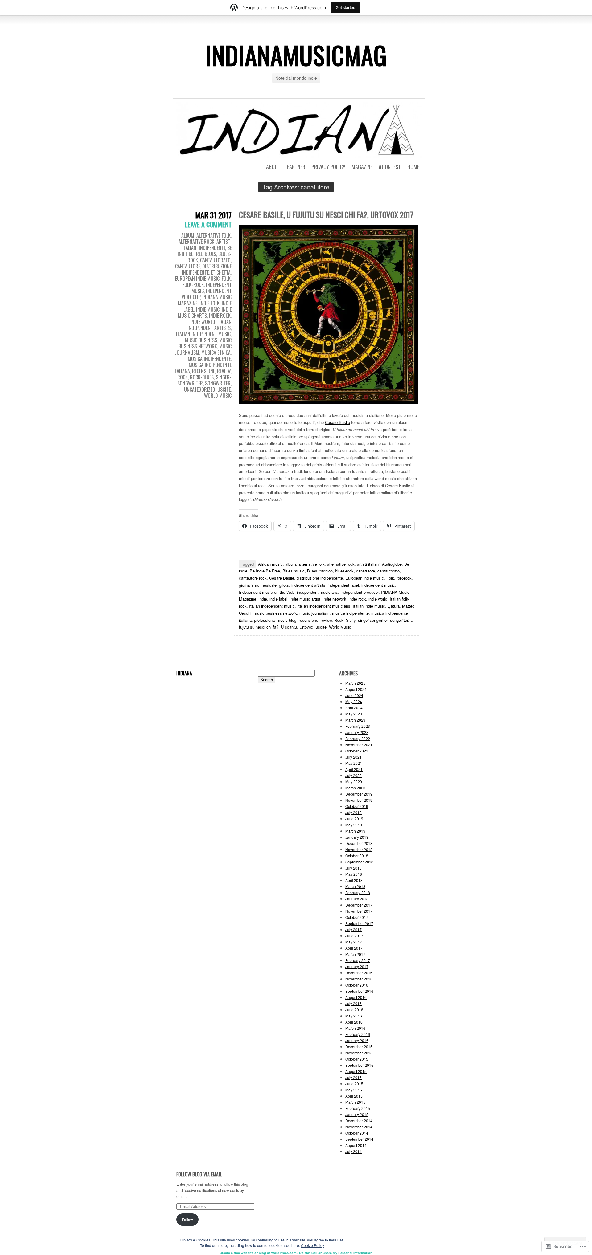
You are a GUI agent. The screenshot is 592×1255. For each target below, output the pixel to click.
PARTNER (296, 167)
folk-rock (193, 284)
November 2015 (358, 1052)
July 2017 (353, 929)
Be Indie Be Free (265, 571)
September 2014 (359, 1139)
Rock (338, 620)
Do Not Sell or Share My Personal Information (335, 1252)
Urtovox (306, 627)
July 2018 (353, 867)
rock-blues (202, 377)
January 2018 (356, 898)
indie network (334, 599)
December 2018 (358, 843)
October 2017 (356, 917)
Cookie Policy (312, 1245)
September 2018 (359, 861)
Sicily (351, 620)
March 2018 (355, 886)
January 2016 (356, 1040)
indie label (278, 599)
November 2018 (358, 849)
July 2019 (353, 812)
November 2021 (358, 744)
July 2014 (353, 1151)
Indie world (202, 321)
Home (413, 167)
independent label (343, 585)
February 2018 (357, 892)
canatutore (365, 571)
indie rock (220, 315)
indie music (208, 309)
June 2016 (354, 1009)
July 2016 (353, 1003)
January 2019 (356, 837)
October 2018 (356, 855)
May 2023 (353, 713)
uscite (224, 389)
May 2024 (353, 701)
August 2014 (356, 1145)
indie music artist (305, 599)
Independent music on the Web (266, 592)
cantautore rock (253, 578)
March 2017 (355, 954)
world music (218, 395)
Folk (390, 578)
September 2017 (359, 923)
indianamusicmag (296, 55)
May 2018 (353, 874)
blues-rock (344, 571)
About (273, 167)
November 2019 (358, 800)
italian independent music (203, 334)
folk (226, 278)
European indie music (364, 578)
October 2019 (356, 806)
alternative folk (213, 235)
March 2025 (355, 683)
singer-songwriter (373, 620)
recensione (203, 371)
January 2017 (356, 966)
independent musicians (317, 592)
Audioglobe (392, 564)
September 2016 (359, 991)
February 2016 (357, 1034)
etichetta (221, 272)
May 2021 (353, 763)
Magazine (362, 167)
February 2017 (357, 960)
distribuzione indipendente (207, 269)
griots (284, 585)
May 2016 (353, 1015)
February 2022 (357, 738)
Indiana (184, 673)
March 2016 (355, 1028)
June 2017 (354, 935)
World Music (340, 627)
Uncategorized (199, 389)
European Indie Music (197, 278)
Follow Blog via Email (199, 1174)
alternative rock (196, 241)
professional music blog (275, 620)
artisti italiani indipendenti (207, 244)
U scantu (289, 627)
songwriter (218, 383)
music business (201, 340)
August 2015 (356, 1071)
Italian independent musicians (323, 606)
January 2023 (356, 732)
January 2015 (356, 1114)
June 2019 (354, 818)
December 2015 (358, 1046)
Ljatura (394, 606)
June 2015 (354, 1083)
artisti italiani (368, 564)
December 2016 (358, 972)
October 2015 (356, 1058)
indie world (377, 599)
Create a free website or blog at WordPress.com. (259, 1252)
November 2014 (358, 1126)
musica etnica (216, 352)
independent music (378, 585)
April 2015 (354, 1095)
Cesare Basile (337, 422)
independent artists (308, 585)
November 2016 (358, 978)
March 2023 (355, 720)
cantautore (187, 266)
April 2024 (354, 707)
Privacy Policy (328, 167)
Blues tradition (320, 571)
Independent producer (359, 592)
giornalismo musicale (258, 585)
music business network (205, 343)
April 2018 (354, 880)
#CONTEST (390, 167)
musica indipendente (209, 358)
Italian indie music (369, 606)
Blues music (293, 571)
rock (182, 377)
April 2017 (354, 948)
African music (270, 564)
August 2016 (356, 997)
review (224, 371)
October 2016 (356, 985)
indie (263, 599)
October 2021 (356, 750)
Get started (346, 7)
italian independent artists (209, 325)
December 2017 (358, 904)
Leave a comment (208, 224)
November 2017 (358, 911)
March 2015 (355, 1102)
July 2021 (353, 757)
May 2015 (353, 1089)
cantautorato (215, 260)
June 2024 (354, 695)
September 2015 (359, 1065)
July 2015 (353, 1077)
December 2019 (358, 794)
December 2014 (358, 1120)
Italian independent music (272, 606)
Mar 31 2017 (213, 215)
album (187, 235)
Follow (187, 1219)
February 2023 (357, 726)
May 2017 (353, 941)
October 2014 (356, 1132)
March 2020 (355, 787)
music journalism (314, 613)
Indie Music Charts (205, 312)
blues (210, 254)
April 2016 (354, 1022)
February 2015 (357, 1108)
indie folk (209, 303)
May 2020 (353, 781)
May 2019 (353, 824)
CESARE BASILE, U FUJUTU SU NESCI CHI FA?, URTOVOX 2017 (326, 214)
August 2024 (356, 689)
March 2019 (355, 830)
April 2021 (354, 769)
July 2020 (353, 775)
